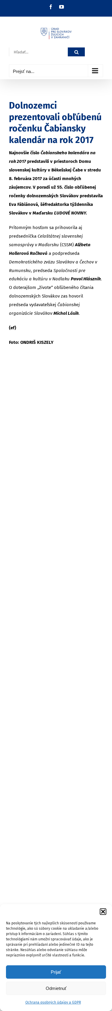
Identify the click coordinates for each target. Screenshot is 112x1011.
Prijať (56, 972)
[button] (103, 912)
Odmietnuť (56, 988)
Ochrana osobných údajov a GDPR (53, 1002)
